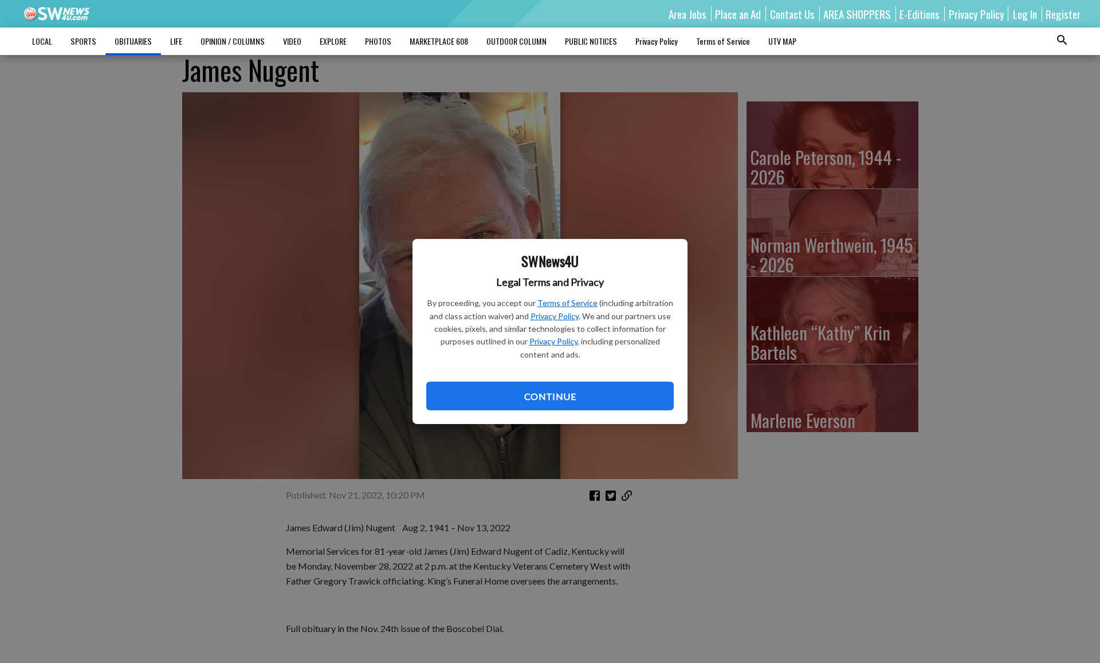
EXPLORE (333, 41)
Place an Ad (738, 13)
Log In (1025, 13)
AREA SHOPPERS (857, 13)
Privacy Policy (555, 316)
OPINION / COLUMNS (233, 41)
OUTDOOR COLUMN (516, 41)
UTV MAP (782, 41)
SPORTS (83, 41)
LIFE (176, 41)
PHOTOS (378, 41)
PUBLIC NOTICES (591, 41)
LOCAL (42, 41)
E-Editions (919, 13)
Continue (550, 396)
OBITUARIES (133, 41)
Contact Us (792, 13)
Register (1063, 13)
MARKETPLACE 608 (439, 41)
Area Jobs (687, 13)
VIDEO (292, 41)
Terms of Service (567, 303)
